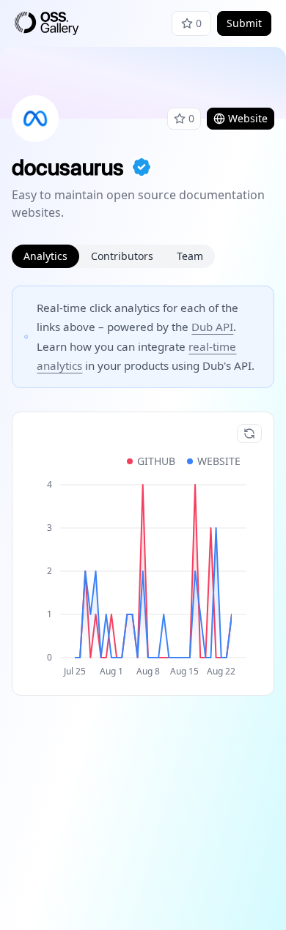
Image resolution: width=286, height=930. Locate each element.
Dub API (212, 326)
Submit (244, 23)
